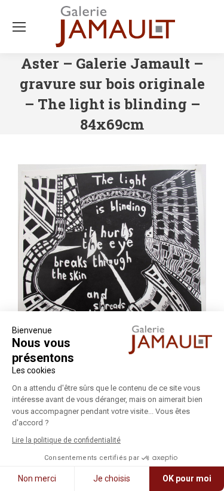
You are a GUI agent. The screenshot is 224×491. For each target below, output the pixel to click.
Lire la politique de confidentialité (66, 440)
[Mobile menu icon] (19, 27)
